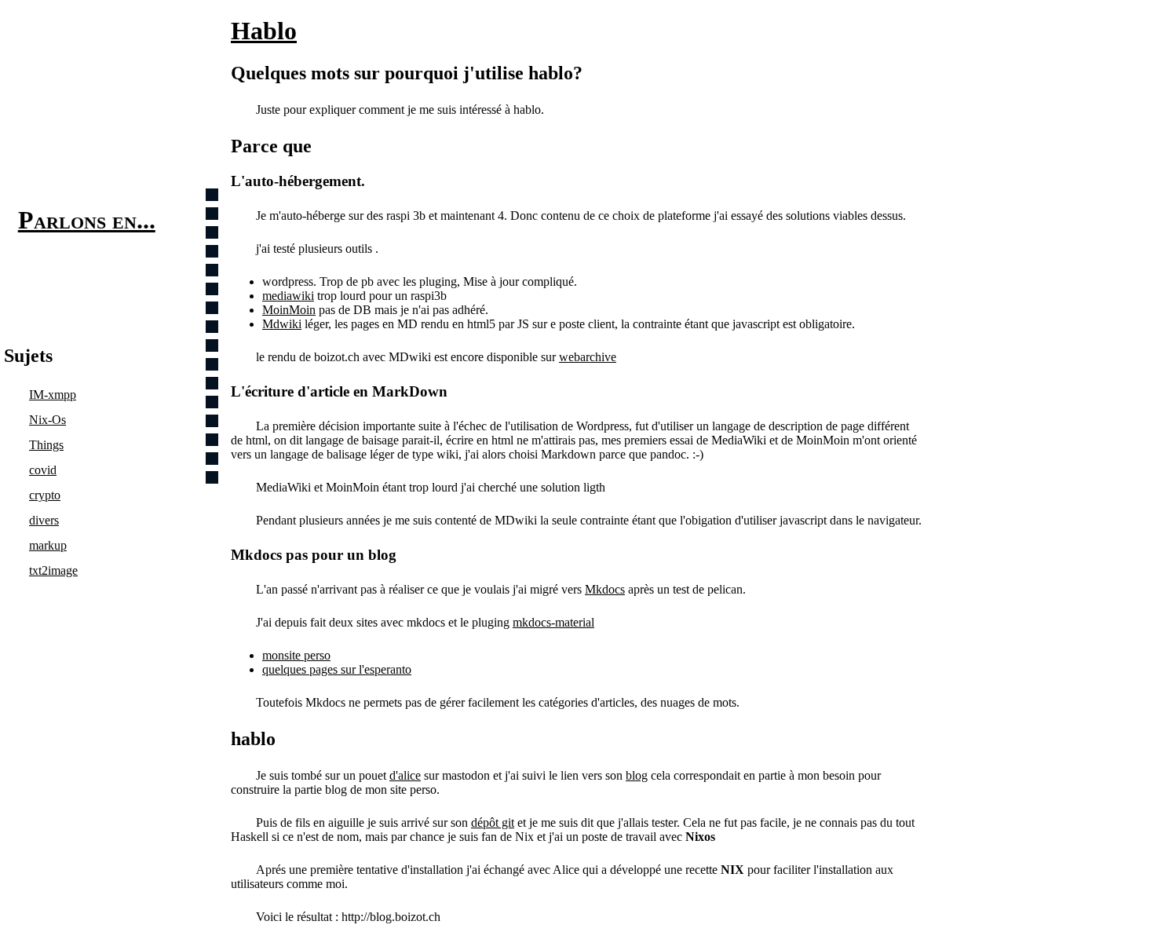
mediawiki (288, 295)
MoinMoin (289, 309)
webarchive (587, 357)
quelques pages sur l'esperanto (336, 669)
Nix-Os (47, 419)
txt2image (53, 570)
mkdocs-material (553, 622)
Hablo (264, 30)
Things (46, 444)
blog (637, 775)
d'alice (405, 775)
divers (44, 520)
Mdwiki (281, 324)
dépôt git (492, 822)
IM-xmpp (52, 394)
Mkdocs (605, 589)
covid (43, 470)
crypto (44, 495)
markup (48, 545)
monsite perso (296, 655)
